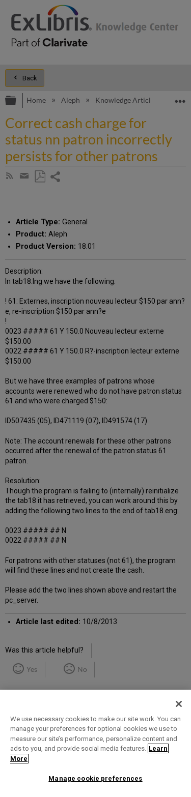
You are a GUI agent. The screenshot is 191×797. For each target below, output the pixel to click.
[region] (95, 743)
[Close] (179, 704)
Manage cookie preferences (95, 778)
